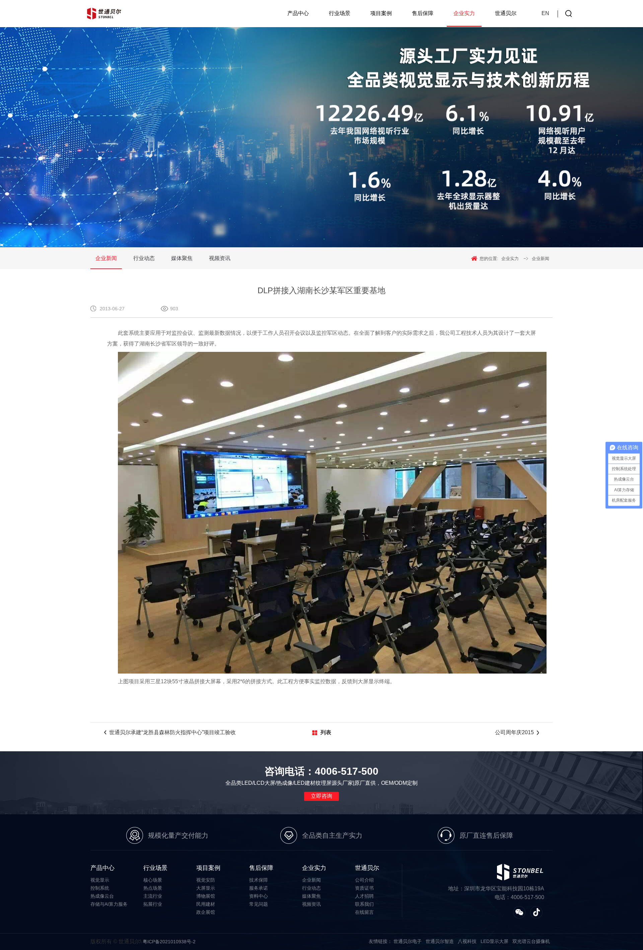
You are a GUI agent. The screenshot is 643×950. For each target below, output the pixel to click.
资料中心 (258, 896)
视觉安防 (205, 880)
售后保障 (422, 13)
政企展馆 (205, 912)
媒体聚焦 (182, 258)
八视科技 (467, 941)
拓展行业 (152, 904)
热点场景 (152, 888)
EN (545, 13)
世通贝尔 (505, 13)
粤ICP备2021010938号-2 (169, 941)
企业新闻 (106, 258)
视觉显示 (99, 880)
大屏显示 (205, 888)
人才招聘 (364, 896)
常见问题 (258, 904)
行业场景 (339, 13)
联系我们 (364, 904)
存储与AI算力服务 (109, 904)
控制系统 (99, 888)
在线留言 (364, 912)
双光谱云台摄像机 (531, 941)
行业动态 (144, 258)
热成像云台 (102, 896)
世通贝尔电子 (408, 941)
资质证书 (364, 888)
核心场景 (152, 880)
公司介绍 (364, 880)
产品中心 (298, 13)
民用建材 (205, 904)
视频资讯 (219, 258)
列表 (325, 732)
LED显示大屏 (494, 941)
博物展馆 (205, 896)
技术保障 (258, 880)
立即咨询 (321, 796)
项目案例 (381, 13)
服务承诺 (258, 888)
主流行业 (152, 896)
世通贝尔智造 (440, 941)
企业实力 (464, 13)
